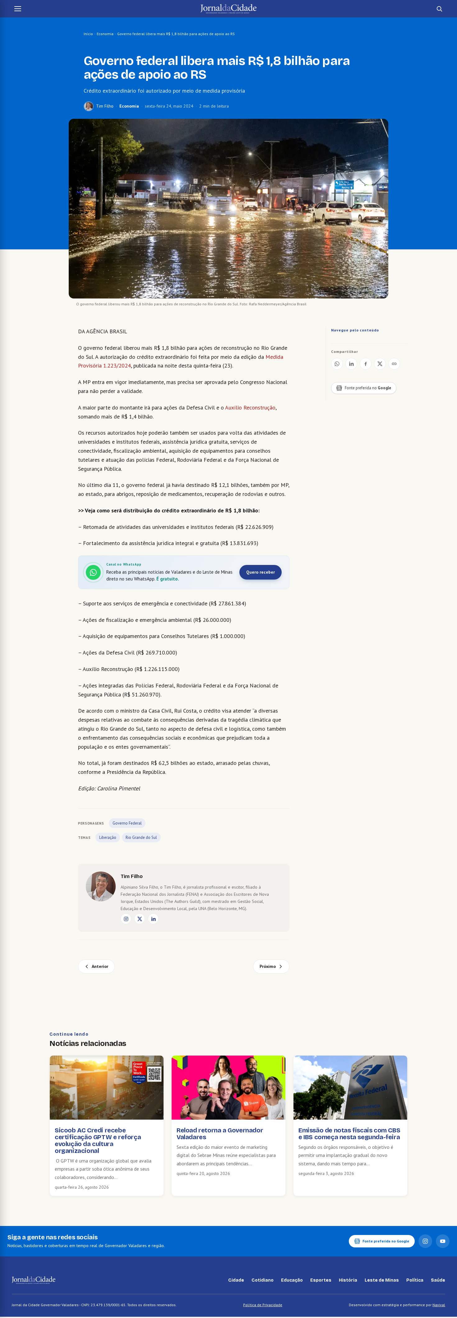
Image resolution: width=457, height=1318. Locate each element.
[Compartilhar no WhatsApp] (337, 364)
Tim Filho (104, 106)
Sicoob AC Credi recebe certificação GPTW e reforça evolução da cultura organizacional (98, 1140)
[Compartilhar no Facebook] (366, 364)
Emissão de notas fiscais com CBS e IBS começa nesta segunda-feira (349, 1133)
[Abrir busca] (439, 8)
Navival (438, 1304)
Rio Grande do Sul (141, 837)
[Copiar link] (394, 364)
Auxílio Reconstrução (249, 407)
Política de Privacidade (262, 1304)
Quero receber (260, 572)
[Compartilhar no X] (380, 364)
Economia (105, 33)
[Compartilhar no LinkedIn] (351, 364)
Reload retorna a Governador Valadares (220, 1133)
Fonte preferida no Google (385, 1241)
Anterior (100, 966)
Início (88, 33)
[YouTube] (443, 1241)
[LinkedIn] (153, 918)
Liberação (107, 837)
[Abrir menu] (17, 8)
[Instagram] (126, 918)
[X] (139, 918)
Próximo (268, 966)
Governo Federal (127, 823)
